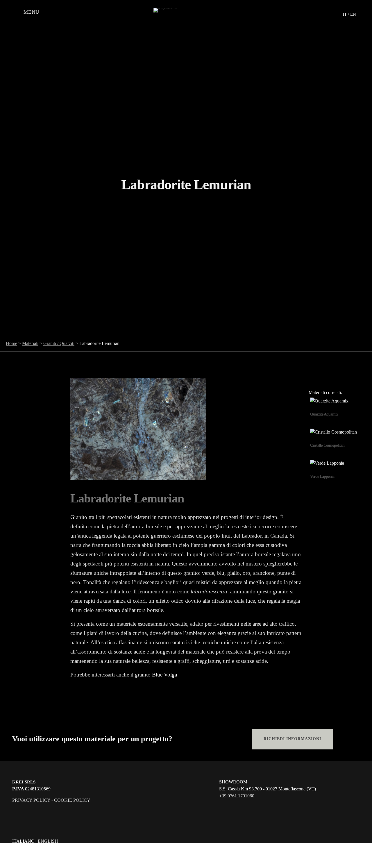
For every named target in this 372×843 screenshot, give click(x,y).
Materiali (30, 343)
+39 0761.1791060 (236, 795)
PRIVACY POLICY (31, 800)
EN (353, 14)
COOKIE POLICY (72, 800)
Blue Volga (164, 675)
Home (11, 343)
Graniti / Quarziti (58, 343)
